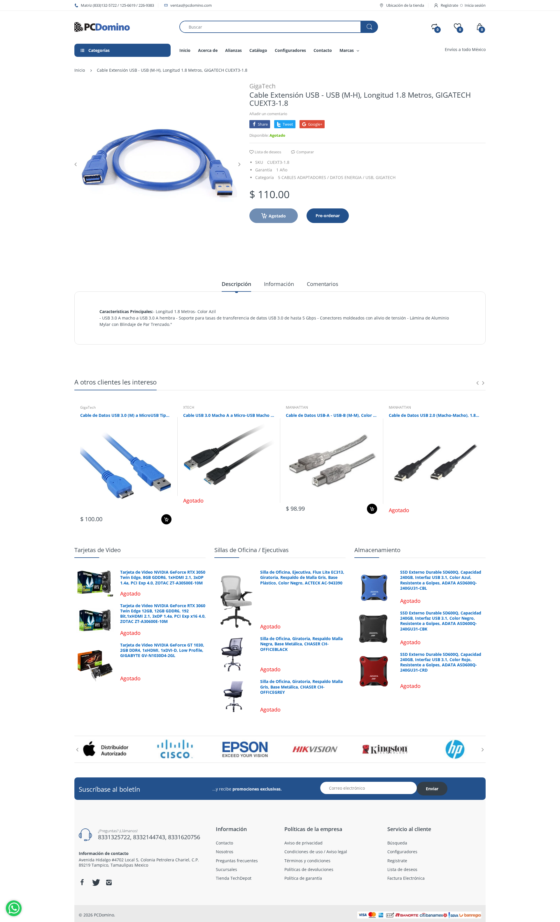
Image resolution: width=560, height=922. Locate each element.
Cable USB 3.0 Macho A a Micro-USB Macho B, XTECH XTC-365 (228, 415)
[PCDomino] (102, 26)
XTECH (188, 407)
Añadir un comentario (268, 113)
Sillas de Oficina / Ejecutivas (251, 550)
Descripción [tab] (236, 283)
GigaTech (262, 86)
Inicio (79, 70)
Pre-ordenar (328, 215)
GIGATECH (386, 177)
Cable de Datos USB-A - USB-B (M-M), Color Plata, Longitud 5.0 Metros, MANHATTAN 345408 (331, 415)
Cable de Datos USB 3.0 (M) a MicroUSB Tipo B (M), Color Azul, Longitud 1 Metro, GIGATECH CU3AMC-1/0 (126, 415)
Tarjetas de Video (97, 550)
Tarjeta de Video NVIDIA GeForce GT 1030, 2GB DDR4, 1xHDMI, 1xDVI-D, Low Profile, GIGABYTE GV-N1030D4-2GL (162, 650)
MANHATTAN (297, 407)
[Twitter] (95, 882)
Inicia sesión (475, 5)
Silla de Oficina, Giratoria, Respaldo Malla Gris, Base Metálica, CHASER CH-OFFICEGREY (301, 687)
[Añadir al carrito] (166, 519)
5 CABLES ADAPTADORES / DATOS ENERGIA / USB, (326, 177)
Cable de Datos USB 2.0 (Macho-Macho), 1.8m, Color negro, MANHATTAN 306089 (434, 415)
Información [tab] (279, 283)
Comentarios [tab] (322, 283)
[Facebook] (82, 882)
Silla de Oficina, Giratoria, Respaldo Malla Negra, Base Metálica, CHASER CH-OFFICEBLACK (301, 644)
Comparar (305, 151)
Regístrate (449, 5)
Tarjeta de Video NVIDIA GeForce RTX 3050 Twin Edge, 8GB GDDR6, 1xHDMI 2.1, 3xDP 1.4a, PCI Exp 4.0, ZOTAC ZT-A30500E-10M (162, 577)
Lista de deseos (268, 151)
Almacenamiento (377, 550)
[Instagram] (109, 882)
